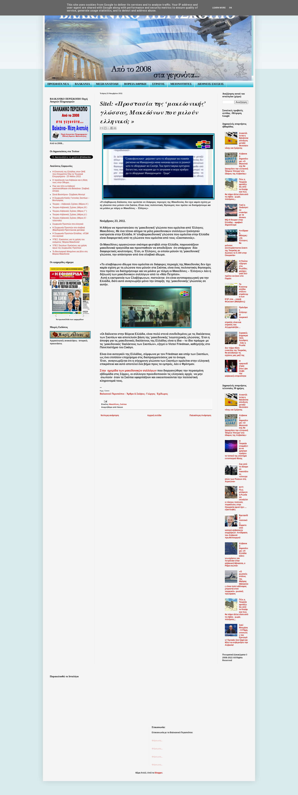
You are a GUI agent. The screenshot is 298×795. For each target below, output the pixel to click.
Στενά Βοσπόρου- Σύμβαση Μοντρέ (68, 194)
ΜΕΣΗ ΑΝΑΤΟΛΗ (107, 83)
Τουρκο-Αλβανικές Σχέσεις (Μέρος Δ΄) (69, 214)
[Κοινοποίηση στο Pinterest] (115, 128)
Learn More (219, 8)
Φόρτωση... (157, 740)
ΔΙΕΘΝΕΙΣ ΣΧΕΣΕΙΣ (210, 83)
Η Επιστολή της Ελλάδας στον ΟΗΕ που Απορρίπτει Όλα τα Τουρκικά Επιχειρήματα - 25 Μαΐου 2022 (68, 174)
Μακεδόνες (114, 404)
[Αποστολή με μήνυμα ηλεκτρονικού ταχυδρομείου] (101, 128)
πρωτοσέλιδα (63, 319)
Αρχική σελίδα (154, 415)
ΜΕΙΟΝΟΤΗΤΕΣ (181, 83)
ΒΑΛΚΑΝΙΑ (82, 83)
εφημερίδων (79, 319)
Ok (230, 8)
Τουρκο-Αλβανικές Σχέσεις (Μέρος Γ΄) (69, 211)
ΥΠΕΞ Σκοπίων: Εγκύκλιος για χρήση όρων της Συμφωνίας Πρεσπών (69, 246)
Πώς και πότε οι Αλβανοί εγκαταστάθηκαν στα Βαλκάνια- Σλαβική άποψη (70, 188)
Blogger (158, 773)
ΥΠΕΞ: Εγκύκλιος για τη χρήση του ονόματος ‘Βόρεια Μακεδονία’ (68, 240)
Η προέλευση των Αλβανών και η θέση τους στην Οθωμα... (69, 181)
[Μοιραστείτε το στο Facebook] (111, 128)
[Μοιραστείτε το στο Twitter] (108, 128)
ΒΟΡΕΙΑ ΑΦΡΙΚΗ (135, 83)
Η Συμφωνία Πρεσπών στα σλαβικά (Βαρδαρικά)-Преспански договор (68, 228)
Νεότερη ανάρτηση (110, 415)
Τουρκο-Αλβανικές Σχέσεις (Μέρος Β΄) (69, 207)
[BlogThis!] (105, 128)
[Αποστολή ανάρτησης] (105, 401)
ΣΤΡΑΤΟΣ (158, 83)
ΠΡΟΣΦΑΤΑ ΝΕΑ (58, 83)
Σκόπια (123, 404)
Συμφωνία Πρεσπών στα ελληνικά (67, 224)
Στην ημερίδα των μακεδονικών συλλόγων (128, 370)
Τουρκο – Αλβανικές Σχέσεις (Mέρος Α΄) (70, 204)
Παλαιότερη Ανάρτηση (200, 415)
